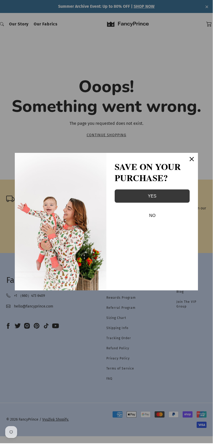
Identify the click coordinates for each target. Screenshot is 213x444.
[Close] (191, 159)
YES (152, 196)
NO (152, 215)
